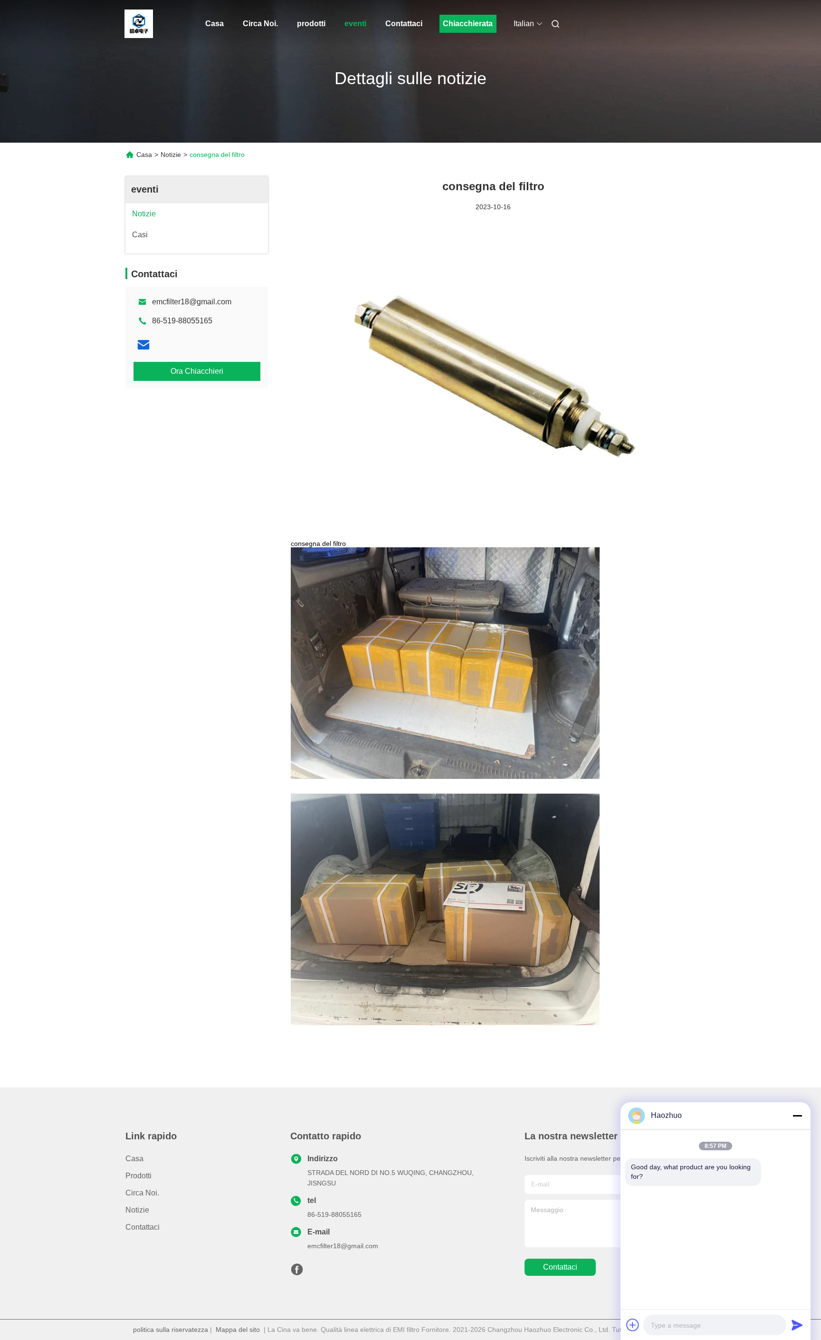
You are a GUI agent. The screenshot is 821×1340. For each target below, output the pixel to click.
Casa (214, 23)
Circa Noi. (260, 23)
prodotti (311, 23)
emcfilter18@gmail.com (191, 302)
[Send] (797, 1324)
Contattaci (403, 23)
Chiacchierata (468, 23)
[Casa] (138, 24)
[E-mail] (143, 344)
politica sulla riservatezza (170, 1329)
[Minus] (797, 1115)
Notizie (171, 154)
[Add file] (633, 1324)
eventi (355, 23)
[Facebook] (297, 1272)
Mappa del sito (238, 1329)
